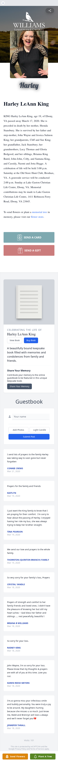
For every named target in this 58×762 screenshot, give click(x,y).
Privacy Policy (20, 749)
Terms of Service (37, 749)
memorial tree (39, 212)
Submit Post (29, 436)
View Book (15, 340)
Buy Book (31, 340)
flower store (37, 216)
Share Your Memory (19, 386)
